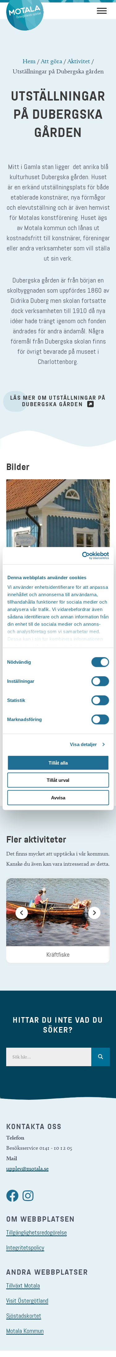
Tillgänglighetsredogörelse (36, 1232)
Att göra (51, 61)
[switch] (100, 681)
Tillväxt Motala (23, 1285)
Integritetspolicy (25, 1248)
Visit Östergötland (27, 1301)
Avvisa (58, 797)
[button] (21, 920)
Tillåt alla (58, 762)
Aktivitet (78, 61)
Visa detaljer (83, 744)
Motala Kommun (25, 1331)
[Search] (100, 1057)
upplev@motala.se (27, 1168)
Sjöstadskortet (23, 1316)
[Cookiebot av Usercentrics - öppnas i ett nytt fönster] (82, 556)
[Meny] (102, 11)
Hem (29, 61)
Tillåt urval (58, 780)
